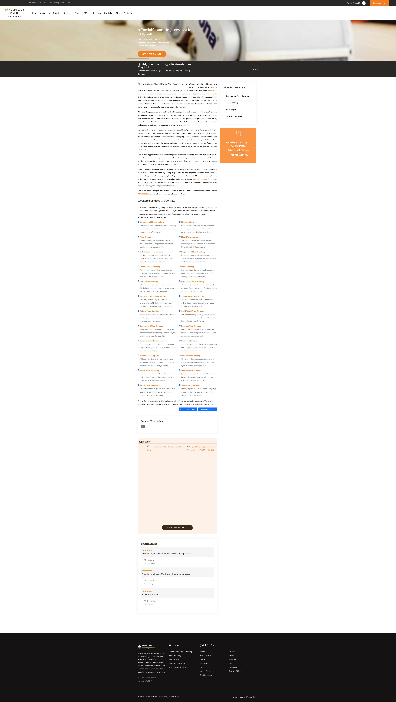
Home (34, 13)
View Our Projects (177, 528)
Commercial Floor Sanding (237, 96)
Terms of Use (235, 671)
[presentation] (141, 455)
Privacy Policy (252, 697)
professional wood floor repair (205, 179)
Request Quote (379, 3)
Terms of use (237, 697)
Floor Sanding (232, 103)
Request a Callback (208, 409)
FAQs (202, 667)
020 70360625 (354, 3)
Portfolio (108, 13)
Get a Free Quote (189, 409)
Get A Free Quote (151, 54)
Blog (118, 13)
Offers (87, 13)
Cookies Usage (206, 675)
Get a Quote (54, 13)
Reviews (97, 13)
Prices (77, 13)
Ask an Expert (206, 671)
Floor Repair (231, 109)
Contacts (128, 13)
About (43, 13)
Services (67, 13)
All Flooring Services (178, 667)
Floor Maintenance (234, 116)
